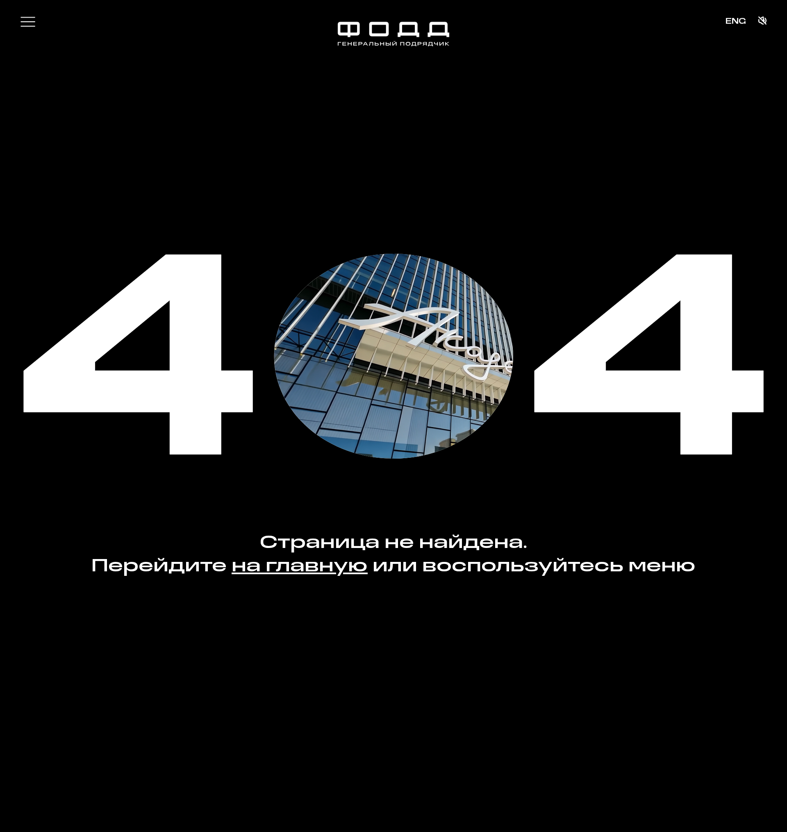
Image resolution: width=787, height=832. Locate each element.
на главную (300, 566)
